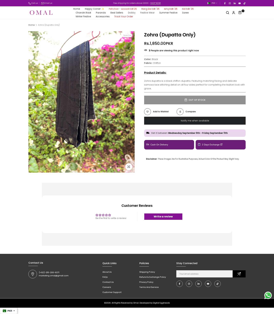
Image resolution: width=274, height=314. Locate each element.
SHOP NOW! (155, 3)
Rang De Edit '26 (150, 8)
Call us (34, 3)
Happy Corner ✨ (94, 8)
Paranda (101, 12)
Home (76, 8)
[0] (240, 12)
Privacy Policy (146, 282)
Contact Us (108, 282)
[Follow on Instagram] (229, 3)
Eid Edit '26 (188, 8)
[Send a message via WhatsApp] (268, 295)
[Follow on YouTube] (239, 3)
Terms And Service (149, 287)
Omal (136, 302)
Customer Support (111, 292)
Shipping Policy (147, 271)
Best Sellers (117, 12)
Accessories (103, 16)
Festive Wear (147, 12)
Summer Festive (168, 12)
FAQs (105, 277)
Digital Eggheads (161, 302)
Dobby (132, 12)
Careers (106, 287)
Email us (48, 3)
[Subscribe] (239, 273)
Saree (185, 12)
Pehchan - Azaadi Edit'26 (123, 8)
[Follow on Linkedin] (234, 3)
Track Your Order (123, 16)
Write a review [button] (163, 216)
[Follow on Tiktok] (244, 3)
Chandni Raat (83, 12)
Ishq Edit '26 (170, 8)
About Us (107, 271)
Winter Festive (83, 16)
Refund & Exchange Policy (152, 277)
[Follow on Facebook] (224, 3)
